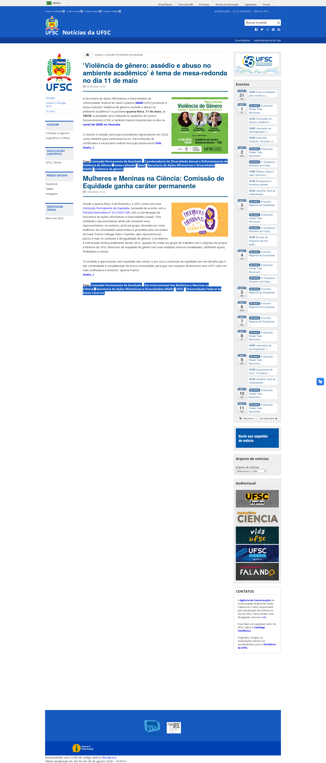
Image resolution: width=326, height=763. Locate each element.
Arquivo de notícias (247, 467)
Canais (266, 4)
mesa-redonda (125, 165)
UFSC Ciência (53, 162)
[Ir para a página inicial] (86, 55)
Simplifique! (165, 4)
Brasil (57, 3)
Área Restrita (242, 40)
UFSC (179, 289)
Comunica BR (185, 4)
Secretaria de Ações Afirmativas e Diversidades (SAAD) (149, 167)
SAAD (139, 103)
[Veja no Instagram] (273, 29)
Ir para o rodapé (111, 11)
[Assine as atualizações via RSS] (279, 29)
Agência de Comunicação (255, 600)
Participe (204, 4)
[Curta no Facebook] (256, 29)
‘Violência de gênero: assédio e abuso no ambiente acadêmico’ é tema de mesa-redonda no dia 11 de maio (155, 72)
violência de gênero (109, 169)
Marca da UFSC (55, 218)
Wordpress (109, 757)
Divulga (50, 97)
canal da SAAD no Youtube (101, 124)
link (158, 143)
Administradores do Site (267, 40)
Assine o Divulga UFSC (56, 104)
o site (263, 617)
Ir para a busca (93, 11)
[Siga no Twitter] (262, 29)
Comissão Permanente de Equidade (116, 161)
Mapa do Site (261, 11)
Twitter (50, 189)
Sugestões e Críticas (58, 138)
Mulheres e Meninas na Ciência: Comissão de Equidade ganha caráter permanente (153, 181)
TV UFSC (51, 111)
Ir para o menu (74, 11)
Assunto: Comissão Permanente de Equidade (119, 54)
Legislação (250, 4)
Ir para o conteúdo (54, 11)
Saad (141, 165)
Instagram (52, 193)
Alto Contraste (242, 11)
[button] (247, 418)
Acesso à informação (227, 4)
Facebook (52, 184)
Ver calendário (267, 418)
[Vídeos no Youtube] (267, 29)
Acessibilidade (222, 11)
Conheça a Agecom (57, 133)
